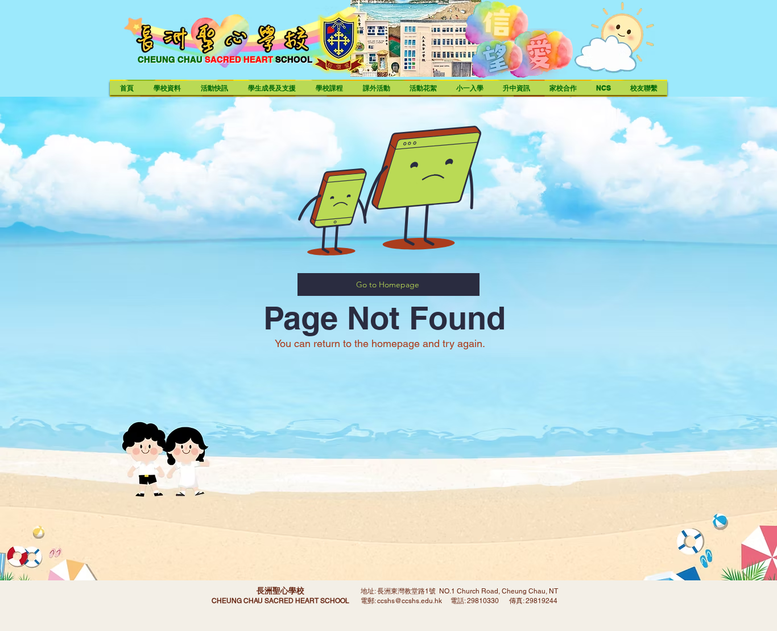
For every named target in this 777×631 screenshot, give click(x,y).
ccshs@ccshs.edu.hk (409, 601)
